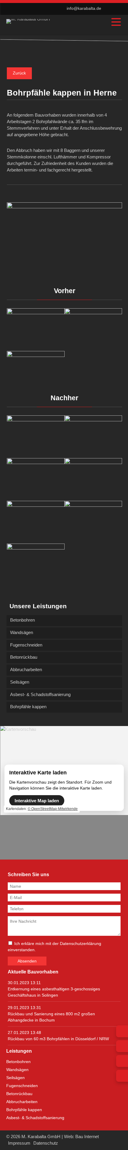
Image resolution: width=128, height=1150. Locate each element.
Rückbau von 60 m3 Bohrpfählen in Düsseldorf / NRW (58, 1038)
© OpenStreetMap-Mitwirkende (53, 809)
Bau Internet (87, 1136)
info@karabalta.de (84, 8)
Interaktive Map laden (37, 800)
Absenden (27, 961)
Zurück (19, 73)
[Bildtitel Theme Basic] (28, 18)
